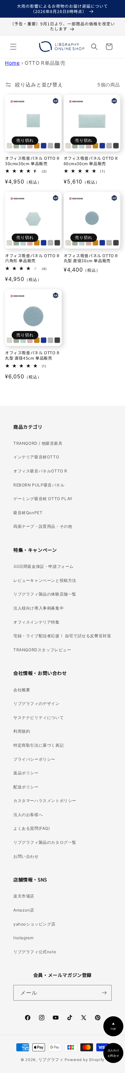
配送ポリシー (26, 786)
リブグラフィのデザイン (36, 703)
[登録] (104, 993)
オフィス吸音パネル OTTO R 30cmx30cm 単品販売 (32, 160)
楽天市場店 (23, 896)
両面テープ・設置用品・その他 (42, 526)
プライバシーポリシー (34, 759)
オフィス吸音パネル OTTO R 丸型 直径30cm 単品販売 (91, 258)
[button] (13, 46)
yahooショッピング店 (34, 924)
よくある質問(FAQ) (31, 828)
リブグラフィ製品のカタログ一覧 (44, 842)
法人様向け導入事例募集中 (38, 608)
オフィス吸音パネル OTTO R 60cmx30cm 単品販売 (91, 160)
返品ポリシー (26, 772)
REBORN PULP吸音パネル (39, 484)
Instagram (23, 937)
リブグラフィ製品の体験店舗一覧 (44, 594)
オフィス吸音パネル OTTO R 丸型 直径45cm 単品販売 (32, 355)
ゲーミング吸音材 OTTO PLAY (43, 498)
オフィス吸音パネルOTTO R (40, 470)
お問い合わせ (26, 856)
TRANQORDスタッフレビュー (42, 649)
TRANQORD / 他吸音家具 (38, 443)
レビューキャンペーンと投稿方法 (44, 580)
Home (12, 63)
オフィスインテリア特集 (36, 622)
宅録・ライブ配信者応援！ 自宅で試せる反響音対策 (62, 635)
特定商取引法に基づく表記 (38, 745)
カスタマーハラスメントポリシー (44, 800)
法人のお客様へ (28, 814)
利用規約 (21, 731)
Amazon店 (23, 910)
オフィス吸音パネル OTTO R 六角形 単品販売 (32, 258)
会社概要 (21, 689)
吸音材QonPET (27, 512)
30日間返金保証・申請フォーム (43, 566)
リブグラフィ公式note (34, 951)
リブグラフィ (51, 1059)
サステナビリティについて (38, 717)
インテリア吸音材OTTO (36, 456)
